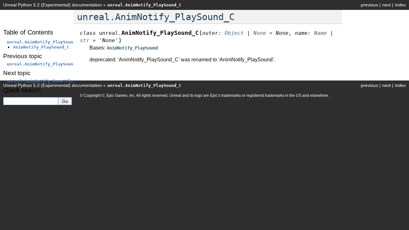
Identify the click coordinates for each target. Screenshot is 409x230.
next (386, 4)
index (400, 4)
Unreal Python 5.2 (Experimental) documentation (52, 4)
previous (369, 4)
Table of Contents (28, 32)
